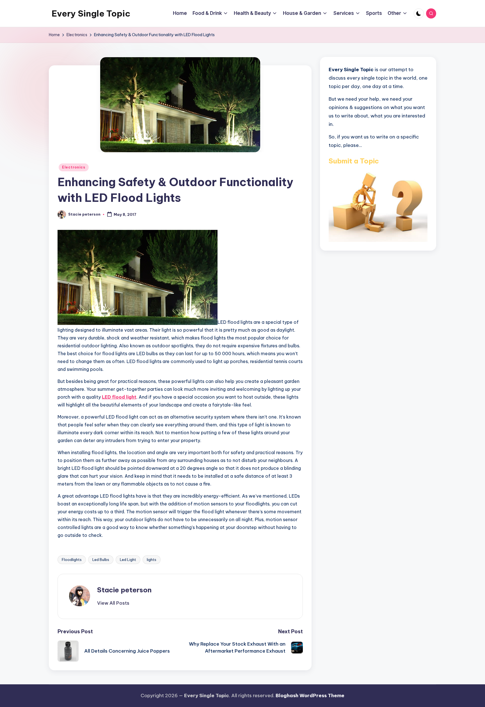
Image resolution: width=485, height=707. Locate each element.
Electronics (73, 167)
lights (151, 559)
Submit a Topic (354, 160)
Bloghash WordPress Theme (310, 695)
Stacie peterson (124, 590)
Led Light (128, 559)
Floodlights (72, 559)
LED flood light (119, 397)
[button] (113, 603)
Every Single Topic (91, 13)
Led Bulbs (100, 559)
